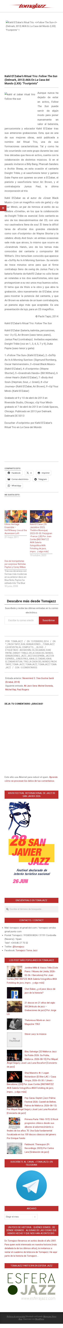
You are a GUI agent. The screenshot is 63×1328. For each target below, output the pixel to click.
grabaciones (12, 656)
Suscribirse (49, 620)
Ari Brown (25, 650)
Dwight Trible (20, 653)
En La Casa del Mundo (41, 653)
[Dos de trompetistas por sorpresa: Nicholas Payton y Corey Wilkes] (17, 574)
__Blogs (38, 647)
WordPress (39, 1319)
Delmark (40, 650)
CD (33, 650)
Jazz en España (35, 656)
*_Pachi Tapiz (12, 644)
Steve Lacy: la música (35, 1034)
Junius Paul (22, 658)
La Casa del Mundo (39, 661)
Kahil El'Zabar (37, 658)
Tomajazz (31, 664)
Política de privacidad (16, 1316)
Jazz (23, 656)
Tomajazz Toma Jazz (26, 950)
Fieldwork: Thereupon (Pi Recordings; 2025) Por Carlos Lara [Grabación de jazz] (39, 1148)
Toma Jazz (18, 664)
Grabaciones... (34, 644)
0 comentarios (29, 667)
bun (23, 644)
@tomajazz (18, 946)
